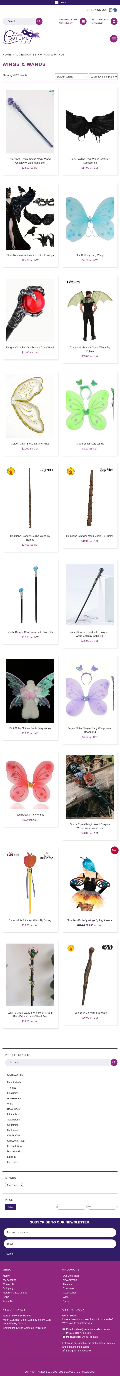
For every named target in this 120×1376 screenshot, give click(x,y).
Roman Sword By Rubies (17, 1315)
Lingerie (11, 1156)
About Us (8, 1301)
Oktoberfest (13, 1135)
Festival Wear (14, 1146)
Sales (66, 1301)
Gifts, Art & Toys (16, 1141)
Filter (10, 1207)
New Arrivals (14, 1082)
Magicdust (88, 1372)
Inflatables (13, 1114)
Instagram (71, 1350)
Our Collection (71, 1275)
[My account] (114, 21)
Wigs (10, 1103)
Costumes (12, 1093)
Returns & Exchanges (15, 1292)
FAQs (6, 1297)
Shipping (8, 1288)
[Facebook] (115, 10)
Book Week (13, 1109)
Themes (11, 1087)
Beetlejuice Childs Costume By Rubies (24, 1328)
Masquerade (14, 1151)
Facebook (85, 1350)
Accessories (26, 54)
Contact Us (9, 1284)
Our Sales (12, 1162)
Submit (10, 1253)
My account (9, 1280)
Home (6, 54)
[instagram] (110, 10)
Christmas (12, 1125)
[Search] (39, 21)
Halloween (13, 1130)
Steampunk (13, 1119)
